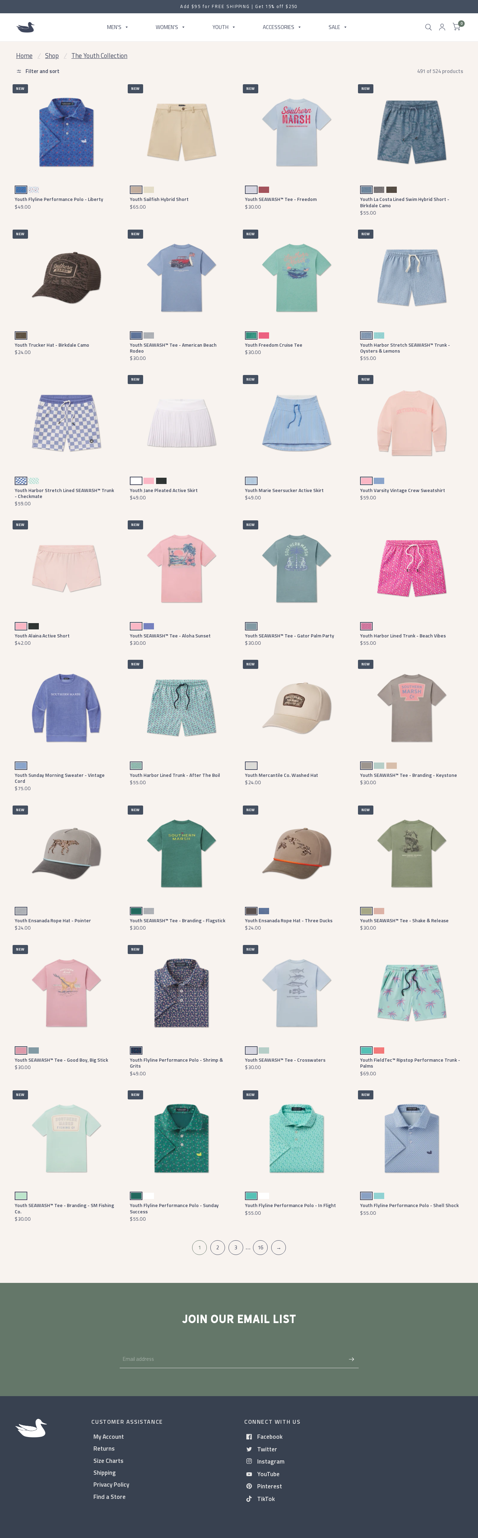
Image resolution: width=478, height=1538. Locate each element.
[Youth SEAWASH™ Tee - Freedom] (296, 132)
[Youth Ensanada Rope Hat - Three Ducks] (296, 853)
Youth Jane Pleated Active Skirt (164, 490)
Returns (104, 1448)
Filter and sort (41, 71)
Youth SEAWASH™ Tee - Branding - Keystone (408, 775)
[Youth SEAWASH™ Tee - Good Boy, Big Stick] (66, 993)
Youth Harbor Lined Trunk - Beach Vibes (403, 635)
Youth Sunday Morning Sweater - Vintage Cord (60, 778)
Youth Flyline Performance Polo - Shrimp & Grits (176, 1063)
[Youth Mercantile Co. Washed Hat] (296, 707)
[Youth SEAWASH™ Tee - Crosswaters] (296, 993)
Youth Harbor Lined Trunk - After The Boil (175, 775)
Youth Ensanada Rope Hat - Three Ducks (288, 920)
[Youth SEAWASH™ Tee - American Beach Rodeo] (181, 277)
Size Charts (108, 1460)
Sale (334, 27)
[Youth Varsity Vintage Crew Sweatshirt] (411, 423)
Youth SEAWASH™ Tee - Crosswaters (285, 1060)
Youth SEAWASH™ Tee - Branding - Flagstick (177, 920)
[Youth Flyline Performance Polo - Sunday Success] (181, 1138)
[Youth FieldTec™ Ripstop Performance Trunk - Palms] (411, 993)
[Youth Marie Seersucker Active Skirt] (296, 423)
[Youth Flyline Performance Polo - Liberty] (66, 132)
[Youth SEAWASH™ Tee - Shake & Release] (411, 853)
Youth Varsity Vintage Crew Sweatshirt (402, 490)
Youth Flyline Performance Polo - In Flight (290, 1205)
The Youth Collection (99, 55)
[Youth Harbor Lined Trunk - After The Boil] (181, 707)
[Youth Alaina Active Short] (66, 568)
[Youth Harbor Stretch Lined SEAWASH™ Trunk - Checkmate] (66, 423)
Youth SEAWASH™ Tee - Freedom (281, 199)
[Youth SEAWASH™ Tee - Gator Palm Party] (296, 568)
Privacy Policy (111, 1484)
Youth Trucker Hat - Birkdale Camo (52, 345)
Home (24, 55)
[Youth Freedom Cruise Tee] (296, 277)
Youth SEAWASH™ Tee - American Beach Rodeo (173, 348)
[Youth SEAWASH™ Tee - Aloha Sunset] (181, 568)
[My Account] (442, 27)
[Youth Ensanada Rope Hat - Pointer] (66, 853)
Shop (52, 55)
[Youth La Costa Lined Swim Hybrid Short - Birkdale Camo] (411, 132)
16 (260, 1247)
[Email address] (352, 1359)
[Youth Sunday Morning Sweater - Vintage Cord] (66, 707)
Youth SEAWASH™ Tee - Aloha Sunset (170, 635)
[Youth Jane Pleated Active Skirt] (181, 423)
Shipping (104, 1472)
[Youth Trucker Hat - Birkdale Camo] (66, 277)
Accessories (278, 27)
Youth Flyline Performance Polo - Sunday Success (174, 1208)
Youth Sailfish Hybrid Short (159, 199)
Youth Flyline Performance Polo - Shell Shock (409, 1205)
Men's (114, 27)
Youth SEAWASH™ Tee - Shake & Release (404, 920)
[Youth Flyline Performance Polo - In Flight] (296, 1138)
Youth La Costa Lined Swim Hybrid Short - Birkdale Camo (404, 202)
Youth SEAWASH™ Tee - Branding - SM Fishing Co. (64, 1208)
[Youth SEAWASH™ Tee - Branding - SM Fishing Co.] (66, 1138)
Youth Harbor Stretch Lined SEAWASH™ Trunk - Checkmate (64, 493)
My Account (108, 1436)
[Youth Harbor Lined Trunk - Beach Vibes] (411, 568)
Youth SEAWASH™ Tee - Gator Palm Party (289, 635)
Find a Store (109, 1496)
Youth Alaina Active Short (42, 635)
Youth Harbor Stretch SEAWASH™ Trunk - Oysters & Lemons (405, 348)
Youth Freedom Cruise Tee (273, 345)
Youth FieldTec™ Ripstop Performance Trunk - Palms (410, 1063)
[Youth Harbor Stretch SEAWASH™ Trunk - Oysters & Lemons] (411, 277)
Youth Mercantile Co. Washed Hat (281, 775)
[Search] (428, 27)
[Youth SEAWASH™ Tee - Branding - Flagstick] (181, 853)
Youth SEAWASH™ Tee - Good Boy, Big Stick (61, 1060)
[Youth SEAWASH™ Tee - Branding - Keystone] (411, 707)
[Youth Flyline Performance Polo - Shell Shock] (411, 1138)
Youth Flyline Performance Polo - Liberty (59, 199)
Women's (167, 27)
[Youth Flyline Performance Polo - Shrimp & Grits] (181, 993)
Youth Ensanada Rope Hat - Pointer (53, 920)
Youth (220, 27)
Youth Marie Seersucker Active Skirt (284, 490)
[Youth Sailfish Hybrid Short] (181, 132)
